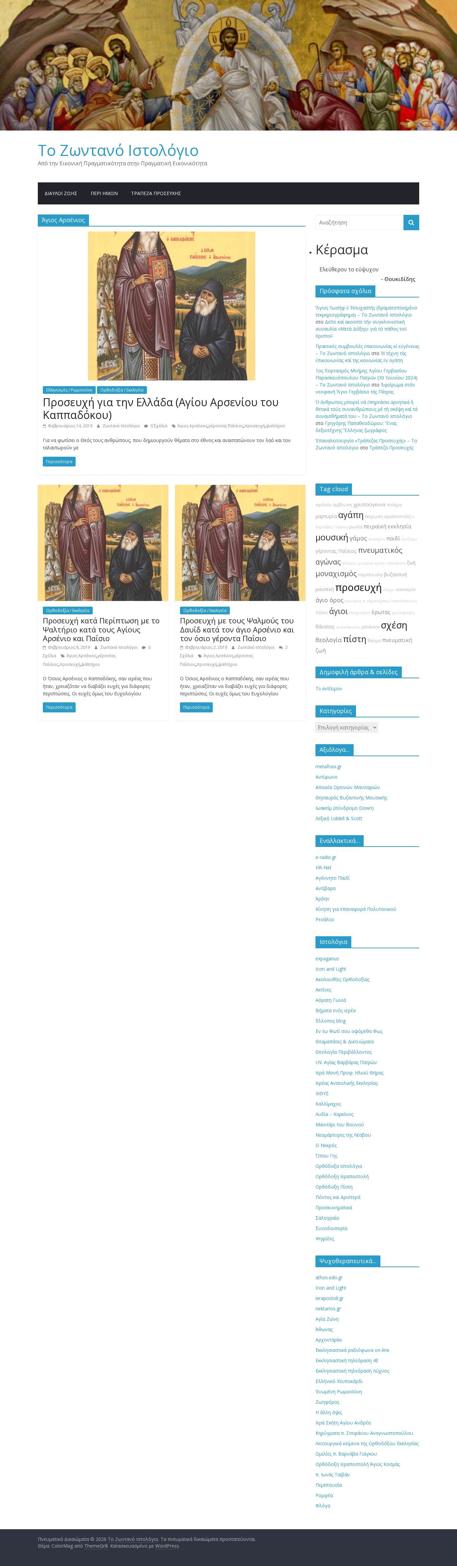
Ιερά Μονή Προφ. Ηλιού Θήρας (349, 1072)
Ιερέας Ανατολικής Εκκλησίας (346, 1083)
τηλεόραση (395, 563)
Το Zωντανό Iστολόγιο (118, 150)
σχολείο (323, 505)
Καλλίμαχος (328, 1104)
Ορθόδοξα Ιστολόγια (338, 1166)
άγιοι (338, 611)
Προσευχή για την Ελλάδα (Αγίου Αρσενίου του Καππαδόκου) (161, 408)
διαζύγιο (409, 539)
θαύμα (374, 640)
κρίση (379, 563)
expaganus (327, 958)
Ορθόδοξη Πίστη (334, 1187)
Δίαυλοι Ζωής (60, 193)
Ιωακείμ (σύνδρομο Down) (344, 808)
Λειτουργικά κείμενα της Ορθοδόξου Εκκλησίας (367, 1443)
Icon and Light (330, 969)
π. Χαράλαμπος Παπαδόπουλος (390, 601)
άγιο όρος (329, 600)
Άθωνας (324, 1329)
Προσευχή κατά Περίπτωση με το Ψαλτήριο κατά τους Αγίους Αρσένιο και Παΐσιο (101, 629)
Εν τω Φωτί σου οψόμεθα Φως (348, 1031)
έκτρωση (374, 516)
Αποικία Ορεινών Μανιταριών (347, 787)
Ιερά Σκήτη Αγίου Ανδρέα (343, 1422)
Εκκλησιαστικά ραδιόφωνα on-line (352, 1350)
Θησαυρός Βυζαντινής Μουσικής (351, 797)
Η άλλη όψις (328, 1412)
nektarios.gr (328, 1308)
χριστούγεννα (369, 504)
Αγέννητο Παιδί (332, 878)
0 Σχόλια (158, 426)
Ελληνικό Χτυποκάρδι (339, 1381)
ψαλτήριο (275, 426)
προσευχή (255, 426)
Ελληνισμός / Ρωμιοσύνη (69, 390)
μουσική (331, 537)
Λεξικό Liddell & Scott (338, 818)
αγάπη (351, 515)
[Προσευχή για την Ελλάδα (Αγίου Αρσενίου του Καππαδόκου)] (171, 235)
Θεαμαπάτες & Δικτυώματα (344, 1041)
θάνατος (325, 626)
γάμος (358, 538)
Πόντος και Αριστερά (337, 1197)
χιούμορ (365, 563)
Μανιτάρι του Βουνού (339, 1124)
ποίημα (394, 505)
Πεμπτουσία (328, 1485)
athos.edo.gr (329, 1277)
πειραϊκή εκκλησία (387, 526)
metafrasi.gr (328, 766)
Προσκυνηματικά (333, 1207)
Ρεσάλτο (324, 919)
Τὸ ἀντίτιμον (328, 688)
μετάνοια (370, 627)
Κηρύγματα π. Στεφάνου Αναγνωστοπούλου (364, 1433)
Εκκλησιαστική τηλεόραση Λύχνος (352, 1371)
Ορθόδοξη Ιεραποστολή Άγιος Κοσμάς (357, 1464)
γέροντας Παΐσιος (226, 426)
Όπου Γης (326, 1155)
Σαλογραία (327, 1218)
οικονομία (405, 589)
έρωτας (381, 612)
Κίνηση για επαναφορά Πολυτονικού (355, 909)
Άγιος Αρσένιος (192, 426)
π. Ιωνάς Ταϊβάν (332, 1474)
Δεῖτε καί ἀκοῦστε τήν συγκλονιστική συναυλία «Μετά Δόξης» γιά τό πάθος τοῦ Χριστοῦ (361, 329)
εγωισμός (353, 601)
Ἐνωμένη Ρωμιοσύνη (338, 1391)
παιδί (393, 538)
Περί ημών (104, 193)
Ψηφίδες (324, 1238)
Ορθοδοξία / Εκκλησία (122, 390)
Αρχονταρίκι (328, 1339)
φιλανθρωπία (348, 627)
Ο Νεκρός (326, 1145)
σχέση (394, 625)
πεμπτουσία (370, 575)
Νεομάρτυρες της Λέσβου (343, 1135)
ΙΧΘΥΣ (322, 1093)
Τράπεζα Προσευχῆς (156, 193)
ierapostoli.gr (329, 1298)
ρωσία (355, 527)
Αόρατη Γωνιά (330, 1000)
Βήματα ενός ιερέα (335, 1010)
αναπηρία (376, 539)
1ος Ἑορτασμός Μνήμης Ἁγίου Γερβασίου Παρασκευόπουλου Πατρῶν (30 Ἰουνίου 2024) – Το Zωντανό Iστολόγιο (366, 377)
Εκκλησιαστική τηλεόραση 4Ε (346, 1360)
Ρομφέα (324, 1495)
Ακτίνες (323, 989)
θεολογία (328, 640)
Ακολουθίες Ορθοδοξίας (342, 979)
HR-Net (323, 867)
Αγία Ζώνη (327, 1319)
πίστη (354, 639)
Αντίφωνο (326, 777)
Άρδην (322, 898)
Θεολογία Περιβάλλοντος (343, 1052)
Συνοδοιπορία (331, 1228)
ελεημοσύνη (359, 612)
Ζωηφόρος (327, 1402)
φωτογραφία (403, 612)
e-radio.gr (325, 857)
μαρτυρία (326, 516)
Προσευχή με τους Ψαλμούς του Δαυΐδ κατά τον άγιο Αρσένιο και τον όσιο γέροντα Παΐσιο (237, 629)
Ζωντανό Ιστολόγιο (122, 426)
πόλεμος (349, 563)
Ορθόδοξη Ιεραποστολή (342, 1176)
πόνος (321, 612)
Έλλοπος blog (330, 1021)
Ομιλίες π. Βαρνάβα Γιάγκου (346, 1454)
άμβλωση (342, 505)
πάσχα (388, 589)
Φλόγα (322, 1505)
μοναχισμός (336, 573)
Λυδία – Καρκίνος (334, 1114)
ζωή (411, 562)
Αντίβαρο (325, 888)
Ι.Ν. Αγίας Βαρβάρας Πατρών (346, 1062)
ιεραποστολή (397, 516)
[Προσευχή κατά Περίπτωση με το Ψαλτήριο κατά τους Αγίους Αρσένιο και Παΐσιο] (103, 489)
